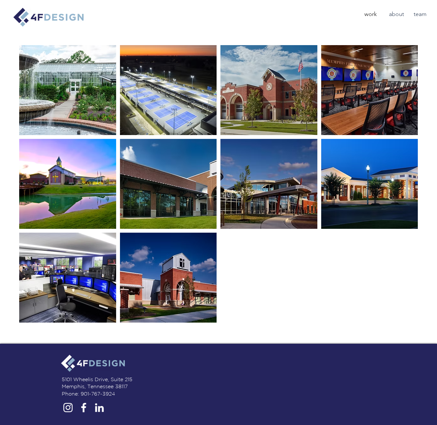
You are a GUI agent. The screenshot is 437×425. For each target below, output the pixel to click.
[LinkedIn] (99, 407)
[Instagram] (68, 407)
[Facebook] (83, 407)
